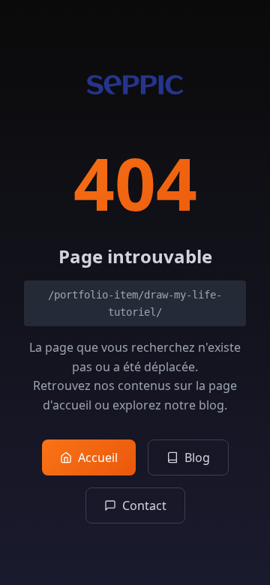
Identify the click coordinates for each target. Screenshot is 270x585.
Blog (197, 457)
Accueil (98, 457)
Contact (144, 505)
